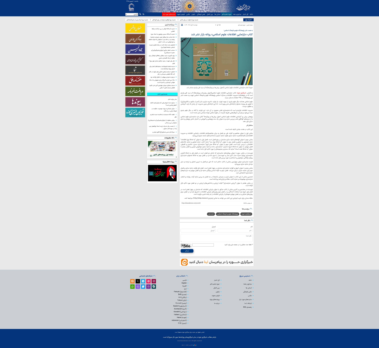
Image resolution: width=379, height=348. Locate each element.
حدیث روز (248, 20)
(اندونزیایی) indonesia (179, 320)
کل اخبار (245, 14)
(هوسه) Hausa (182, 317)
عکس (188, 14)
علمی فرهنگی (201, 14)
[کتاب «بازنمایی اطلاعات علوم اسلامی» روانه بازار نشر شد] (217, 61)
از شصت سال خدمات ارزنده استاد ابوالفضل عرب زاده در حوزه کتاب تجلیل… (163, 127)
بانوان (193, 14)
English (184, 283)
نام (252, 227)
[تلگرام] (143, 281)
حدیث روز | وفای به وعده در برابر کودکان (177, 20)
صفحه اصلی (250, 25)
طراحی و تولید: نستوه (187, 345)
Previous (174, 173)
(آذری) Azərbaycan (180, 309)
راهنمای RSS (247, 307)
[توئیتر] (138, 281)
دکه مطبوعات (169, 138)
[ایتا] (132, 281)
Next (151, 173)
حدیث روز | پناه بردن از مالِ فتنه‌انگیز (150, 20)
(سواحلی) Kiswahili (180, 312)
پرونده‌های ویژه (168, 161)
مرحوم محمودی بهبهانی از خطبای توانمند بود (162, 77)
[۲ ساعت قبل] (162, 149)
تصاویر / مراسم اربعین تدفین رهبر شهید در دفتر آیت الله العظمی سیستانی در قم (162, 73)
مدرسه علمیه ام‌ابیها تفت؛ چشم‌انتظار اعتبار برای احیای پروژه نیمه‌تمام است (162, 67)
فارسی (185, 280)
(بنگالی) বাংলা (182, 297)
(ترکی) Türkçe (182, 300)
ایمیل (214, 227)
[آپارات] (148, 281)
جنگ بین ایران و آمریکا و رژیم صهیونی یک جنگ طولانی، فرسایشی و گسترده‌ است (162, 81)
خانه (251, 14)
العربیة (184, 286)
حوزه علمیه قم (226, 14)
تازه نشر (211, 214)
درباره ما (217, 303)
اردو (185, 289)
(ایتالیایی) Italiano (180, 314)
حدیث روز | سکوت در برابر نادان (202, 20)
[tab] (162, 94)
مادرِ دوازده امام (172, 99)
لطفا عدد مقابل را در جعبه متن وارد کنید (239, 245)
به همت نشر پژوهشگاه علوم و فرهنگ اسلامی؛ (238, 30)
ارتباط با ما (248, 303)
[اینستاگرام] (154, 281)
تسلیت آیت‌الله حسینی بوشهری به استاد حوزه (163, 34)
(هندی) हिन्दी (182, 294)
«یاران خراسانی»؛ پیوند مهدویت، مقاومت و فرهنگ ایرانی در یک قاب (164, 110)
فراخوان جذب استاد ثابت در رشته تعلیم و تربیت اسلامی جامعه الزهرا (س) (162, 46)
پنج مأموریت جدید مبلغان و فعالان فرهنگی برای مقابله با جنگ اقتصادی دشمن (162, 57)
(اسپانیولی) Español (180, 306)
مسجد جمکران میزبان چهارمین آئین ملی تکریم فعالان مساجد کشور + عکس (162, 86)
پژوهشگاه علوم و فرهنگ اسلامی (227, 214)
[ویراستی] (143, 286)
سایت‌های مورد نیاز (169, 14)
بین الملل (210, 14)
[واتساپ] (132, 286)
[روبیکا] (148, 286)
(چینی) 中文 (182, 323)
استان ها (217, 14)
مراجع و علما (237, 14)
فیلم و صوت (181, 14)
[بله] (154, 286)
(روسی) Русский (181, 303)
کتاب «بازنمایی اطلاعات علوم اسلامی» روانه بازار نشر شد (222, 34)
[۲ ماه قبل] (162, 173)
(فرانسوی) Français (180, 292)
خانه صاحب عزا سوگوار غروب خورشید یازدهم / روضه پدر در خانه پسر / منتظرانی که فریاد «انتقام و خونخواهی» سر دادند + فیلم (162, 39)
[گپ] (138, 286)
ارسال (187, 251)
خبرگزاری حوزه (241, 93)
